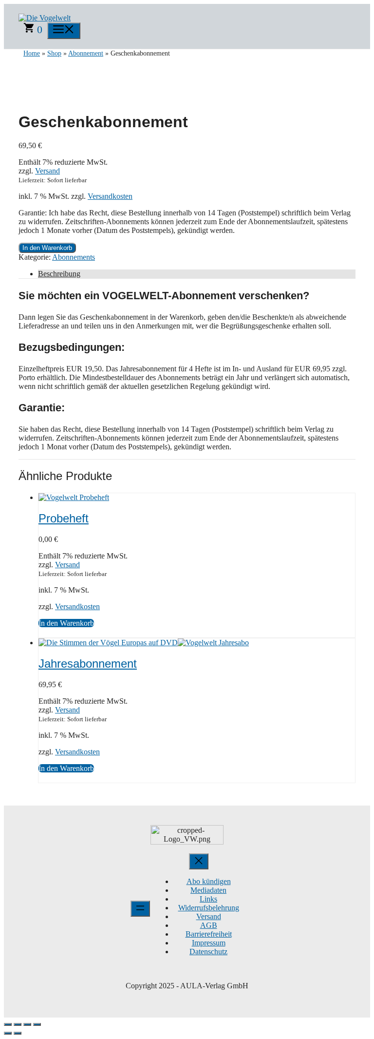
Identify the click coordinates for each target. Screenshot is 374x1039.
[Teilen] (27, 1024)
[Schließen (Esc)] (37, 1024)
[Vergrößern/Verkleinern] (8, 1024)
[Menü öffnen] (140, 909)
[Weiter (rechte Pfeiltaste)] (17, 1033)
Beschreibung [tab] (59, 273)
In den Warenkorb (47, 247)
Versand (47, 171)
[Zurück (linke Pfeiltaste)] (8, 1033)
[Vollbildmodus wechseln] (17, 1024)
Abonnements (73, 257)
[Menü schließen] (198, 861)
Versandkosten (110, 196)
